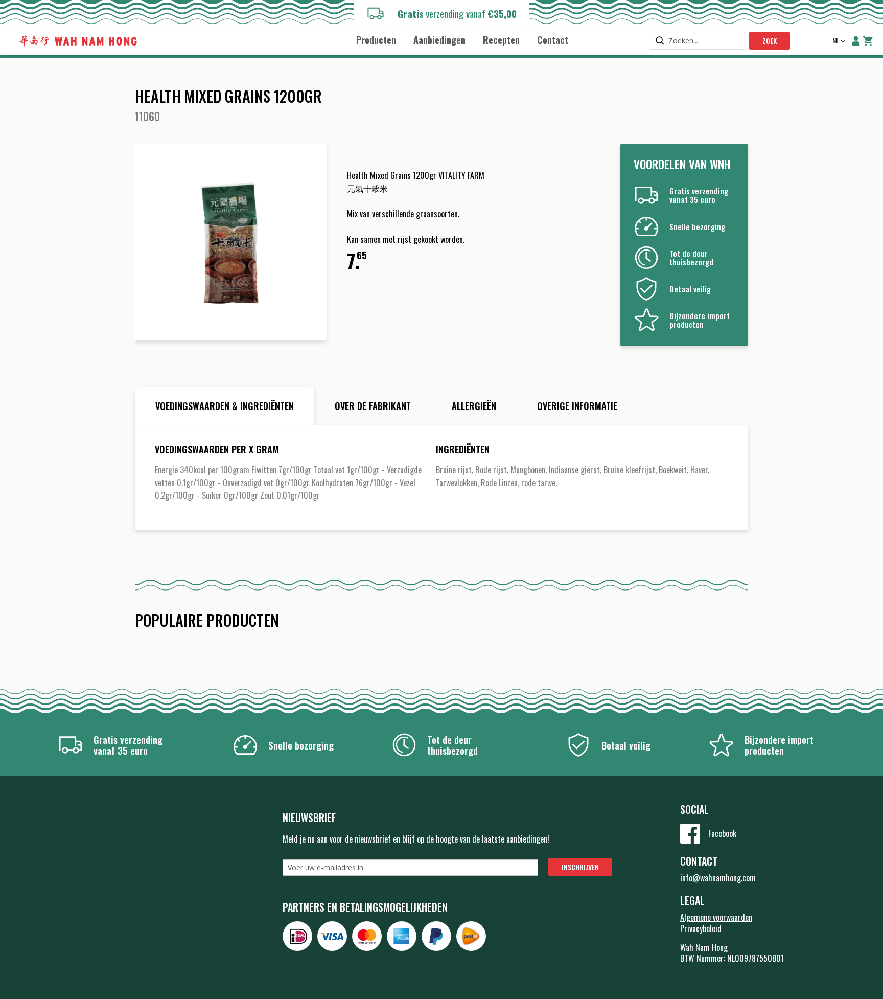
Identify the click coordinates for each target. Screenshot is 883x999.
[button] (838, 41)
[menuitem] (376, 40)
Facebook (722, 833)
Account (856, 41)
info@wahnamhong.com (718, 878)
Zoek (769, 40)
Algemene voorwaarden (716, 917)
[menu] (462, 39)
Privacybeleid (701, 928)
